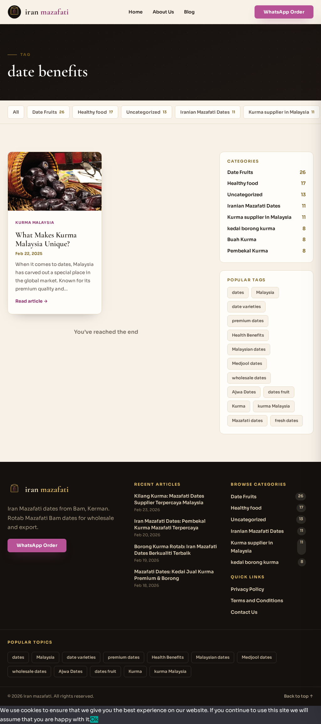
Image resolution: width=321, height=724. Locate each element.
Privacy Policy (247, 589)
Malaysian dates (249, 349)
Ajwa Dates (244, 392)
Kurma (238, 406)
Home (136, 12)
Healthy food (95, 112)
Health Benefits (248, 335)
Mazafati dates (247, 420)
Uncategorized (146, 112)
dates (238, 292)
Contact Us (244, 612)
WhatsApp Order (284, 12)
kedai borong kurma (266, 228)
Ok (94, 719)
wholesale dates (249, 378)
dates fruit (279, 392)
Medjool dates (247, 363)
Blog (189, 12)
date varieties (246, 306)
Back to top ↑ (298, 696)
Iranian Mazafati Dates (207, 112)
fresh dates (286, 420)
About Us (163, 12)
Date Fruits (48, 112)
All (16, 112)
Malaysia (265, 292)
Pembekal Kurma (266, 251)
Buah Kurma (266, 239)
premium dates (248, 320)
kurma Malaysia (274, 406)
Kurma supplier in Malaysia (281, 112)
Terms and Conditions (257, 600)
